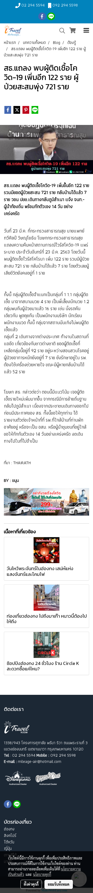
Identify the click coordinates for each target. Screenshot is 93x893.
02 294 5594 (33, 5)
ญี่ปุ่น (8, 848)
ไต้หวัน (9, 842)
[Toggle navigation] (86, 30)
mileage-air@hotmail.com (39, 761)
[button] (60, 31)
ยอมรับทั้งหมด (58, 884)
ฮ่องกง (9, 829)
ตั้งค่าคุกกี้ (31, 884)
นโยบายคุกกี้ (42, 874)
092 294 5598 (65, 5)
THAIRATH (22, 462)
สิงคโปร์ (10, 835)
